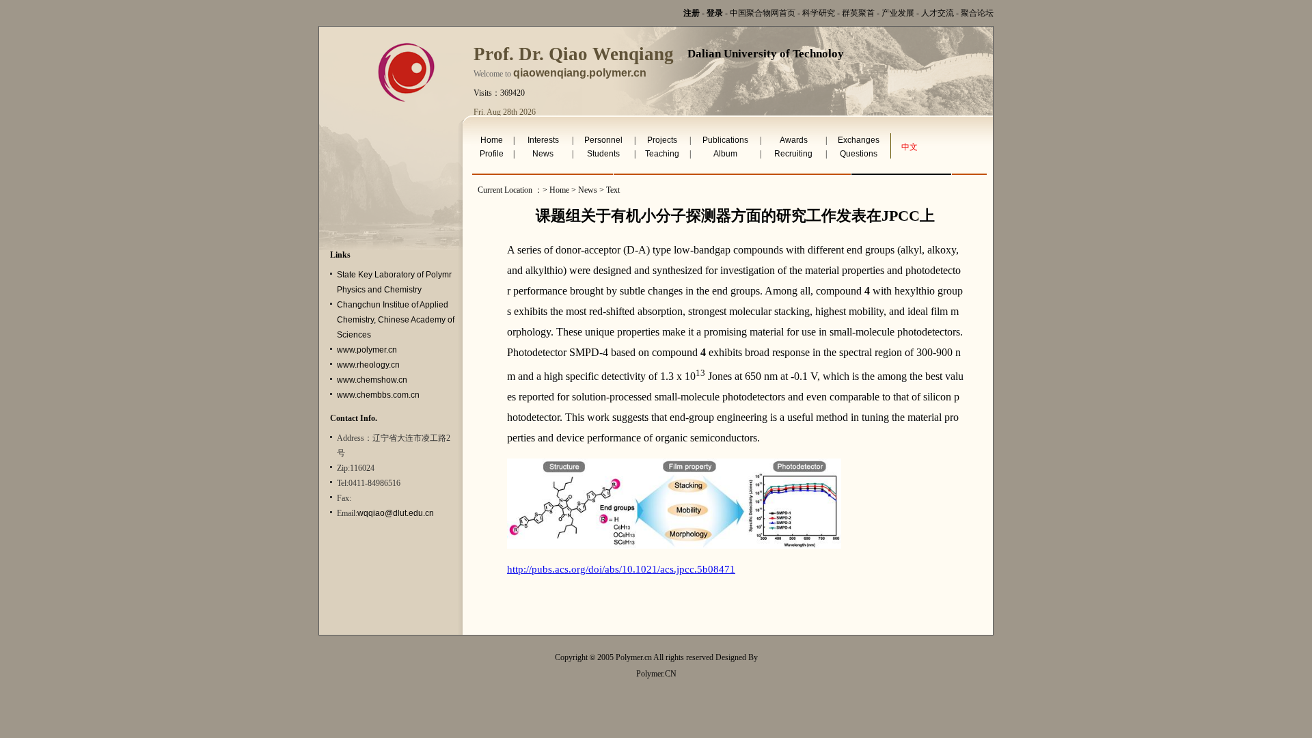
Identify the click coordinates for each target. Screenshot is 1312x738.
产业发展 (898, 13)
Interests (543, 140)
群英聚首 (858, 13)
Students (603, 154)
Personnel (603, 140)
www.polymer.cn (367, 350)
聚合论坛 (977, 13)
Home (491, 140)
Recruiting (793, 154)
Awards (794, 140)
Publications (725, 140)
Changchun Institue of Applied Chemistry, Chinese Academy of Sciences (395, 320)
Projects (662, 140)
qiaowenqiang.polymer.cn (579, 73)
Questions (858, 154)
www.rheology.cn (368, 365)
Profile (492, 154)
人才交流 (937, 13)
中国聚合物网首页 (762, 13)
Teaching (662, 154)
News (543, 154)
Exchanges (858, 140)
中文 (909, 147)
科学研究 (818, 13)
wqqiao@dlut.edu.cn (395, 513)
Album (725, 154)
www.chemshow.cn (372, 380)
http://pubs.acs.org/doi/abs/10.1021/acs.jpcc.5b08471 (621, 569)
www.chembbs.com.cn (378, 395)
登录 (715, 13)
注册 (691, 13)
